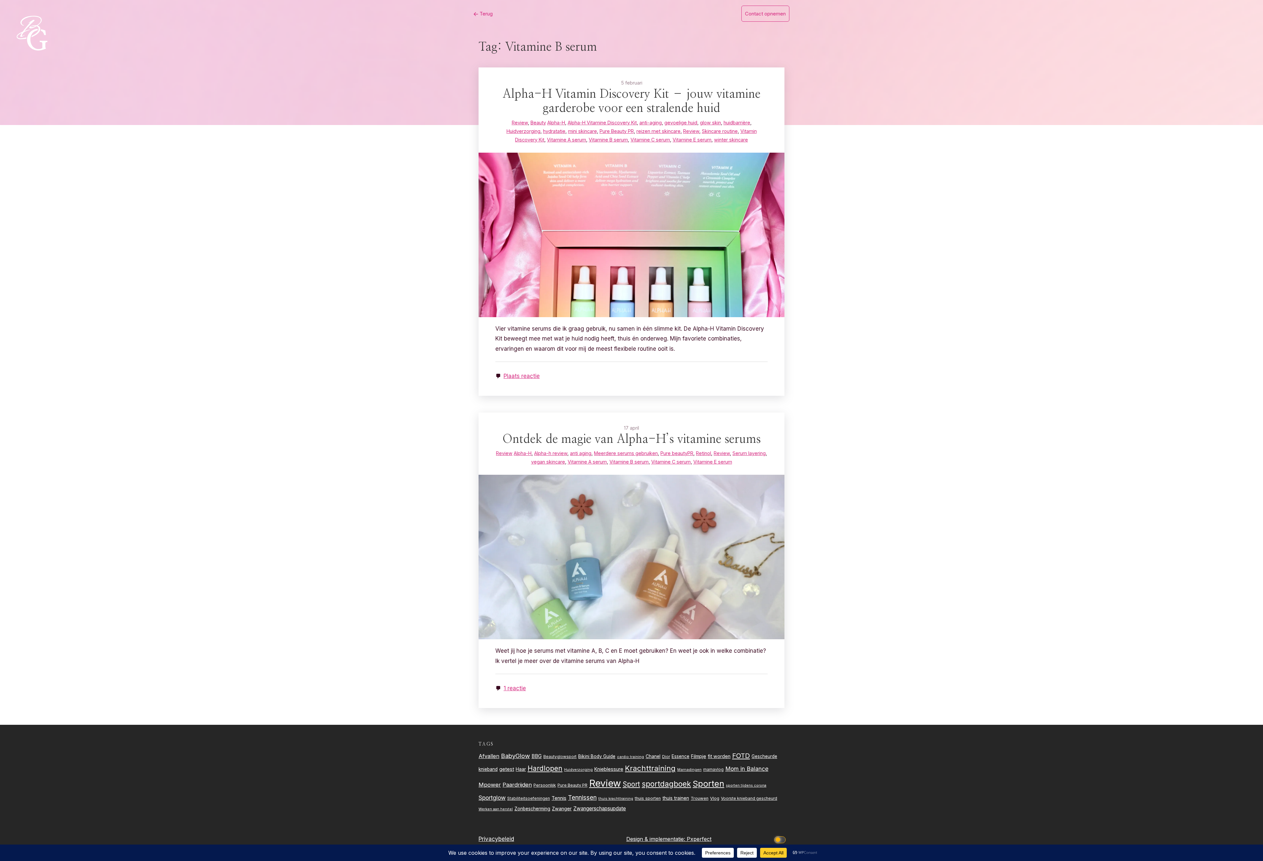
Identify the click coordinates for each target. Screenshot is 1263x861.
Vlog (714, 798)
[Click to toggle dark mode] (781, 839)
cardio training (630, 756)
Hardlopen (545, 768)
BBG (537, 756)
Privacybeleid (496, 839)
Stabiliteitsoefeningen (528, 798)
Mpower (490, 784)
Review (605, 783)
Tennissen (582, 797)
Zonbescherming (532, 808)
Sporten (708, 783)
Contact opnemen (765, 14)
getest (506, 769)
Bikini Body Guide (596, 756)
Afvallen (489, 756)
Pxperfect (699, 839)
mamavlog (713, 769)
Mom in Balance (746, 768)
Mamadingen (689, 769)
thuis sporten (648, 798)
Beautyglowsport (560, 756)
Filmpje (698, 756)
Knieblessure (608, 769)
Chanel (653, 756)
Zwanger (562, 808)
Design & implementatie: (656, 839)
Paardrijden (517, 784)
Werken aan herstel (496, 809)
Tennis (559, 798)
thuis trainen (675, 798)
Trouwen (699, 798)
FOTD (741, 755)
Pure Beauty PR (572, 785)
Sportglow (492, 797)
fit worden (719, 756)
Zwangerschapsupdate (599, 808)
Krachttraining (650, 768)
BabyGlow (515, 755)
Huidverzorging (578, 769)
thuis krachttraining (615, 798)
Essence (680, 756)
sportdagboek (666, 784)
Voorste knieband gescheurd (749, 798)
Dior (666, 756)
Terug (485, 14)
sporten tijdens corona (746, 785)
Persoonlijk (544, 785)
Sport (631, 784)
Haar (521, 769)
